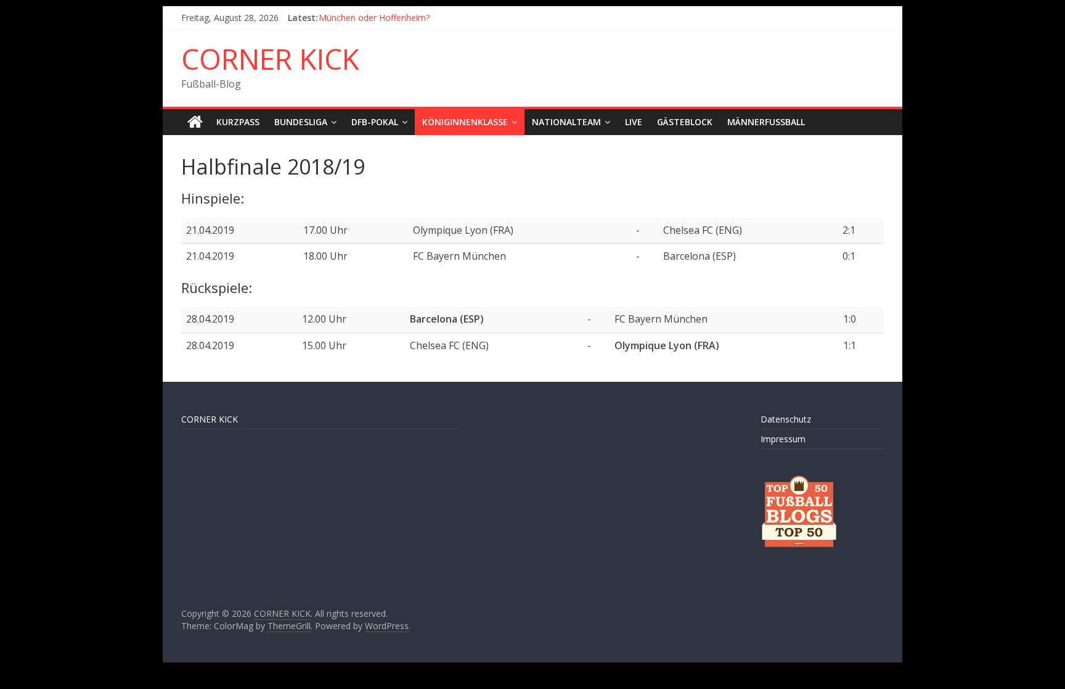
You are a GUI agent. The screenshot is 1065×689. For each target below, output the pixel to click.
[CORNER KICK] (195, 122)
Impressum (783, 439)
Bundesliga (300, 122)
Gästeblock (684, 122)
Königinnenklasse (465, 122)
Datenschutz (786, 419)
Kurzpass (237, 122)
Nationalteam (566, 122)
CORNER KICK (270, 58)
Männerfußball (766, 122)
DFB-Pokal (374, 122)
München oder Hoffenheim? (374, 17)
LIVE (633, 122)
